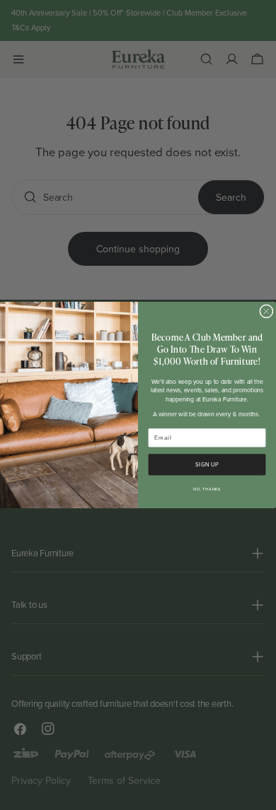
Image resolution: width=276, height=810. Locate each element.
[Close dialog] (266, 311)
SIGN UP (206, 465)
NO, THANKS (207, 489)
